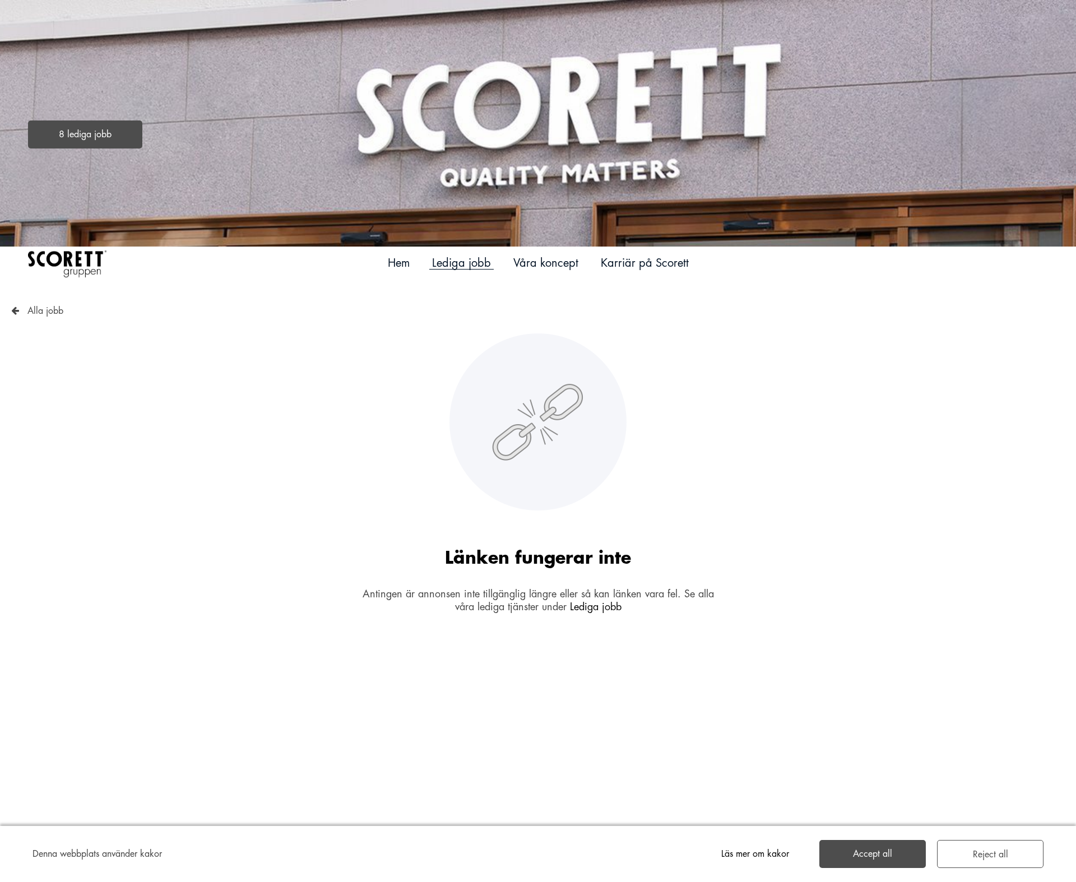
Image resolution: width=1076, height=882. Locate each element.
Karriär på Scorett (645, 263)
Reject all (990, 854)
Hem (399, 263)
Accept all (872, 853)
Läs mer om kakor (755, 853)
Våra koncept (545, 263)
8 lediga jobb (85, 134)
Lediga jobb (461, 263)
